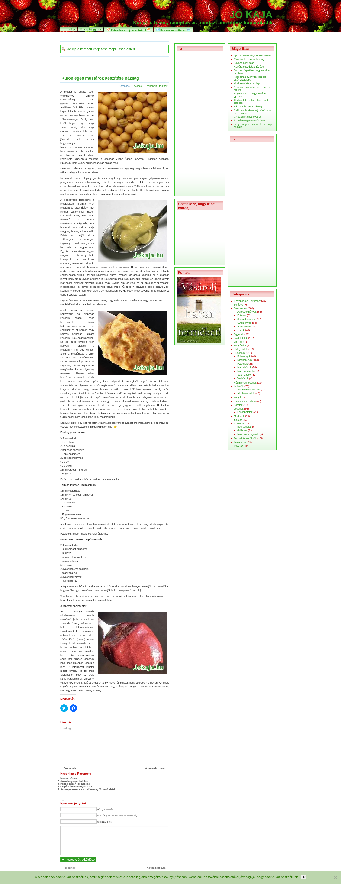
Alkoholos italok (246, 393)
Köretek (238, 404)
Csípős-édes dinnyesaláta (76, 786)
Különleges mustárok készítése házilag (100, 78)
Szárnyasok (244, 374)
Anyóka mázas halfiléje (74, 781)
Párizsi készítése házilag (75, 783)
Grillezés (242, 430)
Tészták (238, 445)
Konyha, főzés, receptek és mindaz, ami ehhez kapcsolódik (203, 22)
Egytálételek (241, 338)
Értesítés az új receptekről (128, 30)
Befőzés (238, 304)
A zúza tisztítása (155, 768)
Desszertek (240, 308)
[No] (335, 877)
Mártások (239, 416)
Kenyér (238, 397)
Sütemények (244, 322)
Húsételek (239, 353)
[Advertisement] (170, 36)
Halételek (242, 363)
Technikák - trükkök (156, 85)
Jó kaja (251, 14)
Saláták (238, 419)
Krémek (241, 315)
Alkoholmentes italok (248, 389)
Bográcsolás (244, 426)
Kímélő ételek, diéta (245, 401)
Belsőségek (244, 356)
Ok (304, 877)
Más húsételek (245, 371)
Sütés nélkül (244, 326)
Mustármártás (68, 778)
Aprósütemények (247, 311)
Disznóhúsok (244, 359)
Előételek (239, 341)
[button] (132, 122)
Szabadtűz (240, 423)
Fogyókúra (240, 345)
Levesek (239, 408)
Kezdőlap (69, 29)
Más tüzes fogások (248, 434)
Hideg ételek (241, 349)
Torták (240, 330)
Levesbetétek (245, 411)
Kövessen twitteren (173, 30)
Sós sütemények (246, 319)
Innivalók (239, 386)
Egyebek (137, 85)
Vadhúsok (242, 378)
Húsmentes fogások (245, 382)
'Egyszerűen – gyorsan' (247, 301)
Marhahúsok (244, 367)
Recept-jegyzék (90, 29)
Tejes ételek (240, 442)
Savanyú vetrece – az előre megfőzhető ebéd (87, 789)
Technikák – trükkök (245, 438)
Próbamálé (70, 768)
